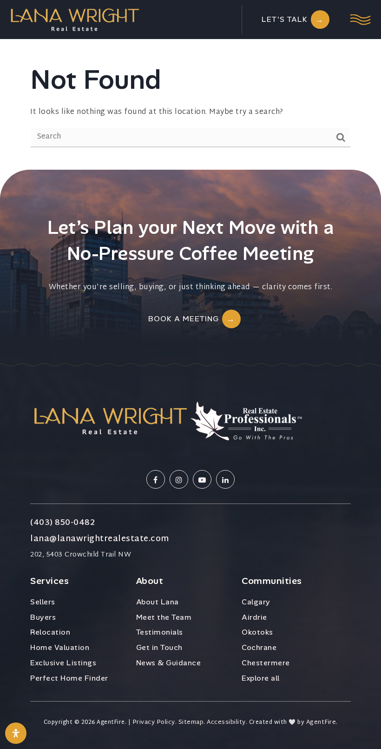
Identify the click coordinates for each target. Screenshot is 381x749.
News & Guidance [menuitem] (168, 663)
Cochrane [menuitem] (259, 647)
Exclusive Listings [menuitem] (63, 663)
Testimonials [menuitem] (159, 632)
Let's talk (285, 19)
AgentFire (321, 723)
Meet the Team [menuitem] (164, 617)
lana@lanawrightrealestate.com (99, 539)
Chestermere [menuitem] (266, 663)
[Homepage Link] (74, 20)
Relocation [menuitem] (50, 632)
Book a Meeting (183, 319)
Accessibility (226, 723)
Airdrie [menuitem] (254, 617)
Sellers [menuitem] (42, 602)
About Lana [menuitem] (157, 602)
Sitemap (191, 723)
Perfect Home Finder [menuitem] (69, 678)
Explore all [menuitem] (261, 678)
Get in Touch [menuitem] (159, 647)
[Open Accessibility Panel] (16, 733)
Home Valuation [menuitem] (59, 647)
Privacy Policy (153, 723)
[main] (190, 85)
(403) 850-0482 (62, 523)
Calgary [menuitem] (256, 602)
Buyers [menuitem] (43, 617)
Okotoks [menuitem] (257, 632)
